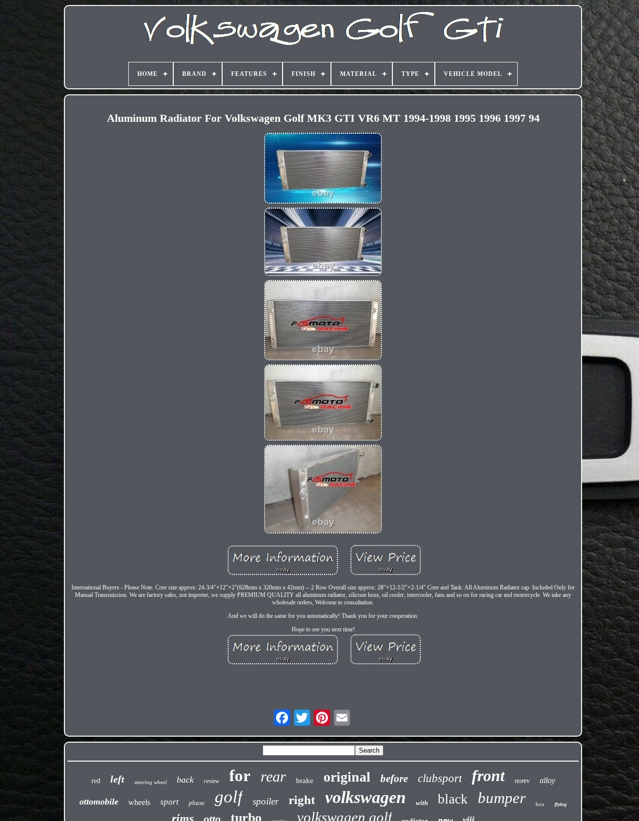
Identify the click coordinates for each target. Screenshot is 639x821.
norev (522, 781)
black (453, 799)
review (211, 781)
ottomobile (98, 802)
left (117, 779)
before (394, 779)
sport (169, 802)
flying (561, 804)
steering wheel (150, 782)
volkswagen (365, 797)
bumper (502, 798)
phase (197, 803)
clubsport (440, 778)
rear (273, 776)
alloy (547, 780)
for (240, 776)
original (346, 777)
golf (229, 797)
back (185, 780)
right (302, 800)
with (422, 803)
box (540, 804)
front (488, 776)
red (95, 781)
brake (305, 781)
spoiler (266, 801)
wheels (139, 802)
